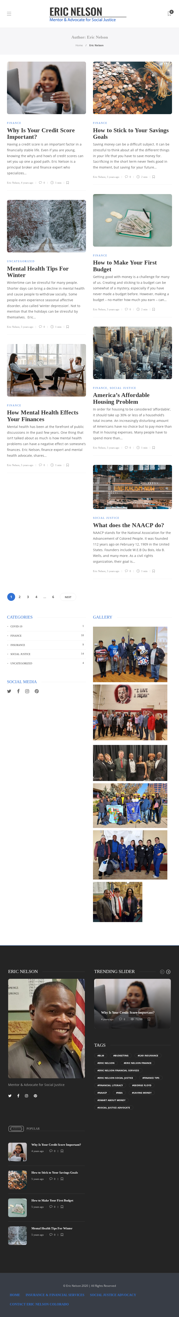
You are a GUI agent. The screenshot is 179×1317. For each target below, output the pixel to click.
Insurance (47, 644)
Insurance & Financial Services (55, 1295)
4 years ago (27, 182)
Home (79, 45)
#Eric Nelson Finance (137, 1063)
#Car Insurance (148, 1055)
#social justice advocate (113, 1107)
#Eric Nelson (105, 1063)
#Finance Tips (150, 1077)
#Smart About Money (111, 1100)
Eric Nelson (13, 182)
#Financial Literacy (110, 1085)
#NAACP (102, 1092)
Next (68, 597)
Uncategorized (21, 261)
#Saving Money (141, 1092)
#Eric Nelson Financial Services (118, 1070)
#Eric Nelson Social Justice (115, 1077)
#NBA (119, 1092)
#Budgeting (120, 1055)
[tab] (16, 1129)
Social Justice (123, 388)
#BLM (100, 1055)
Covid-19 (47, 626)
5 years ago (113, 176)
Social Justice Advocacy (113, 1295)
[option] (132, 1004)
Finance (14, 123)
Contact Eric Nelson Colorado (39, 1304)
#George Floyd (141, 1085)
